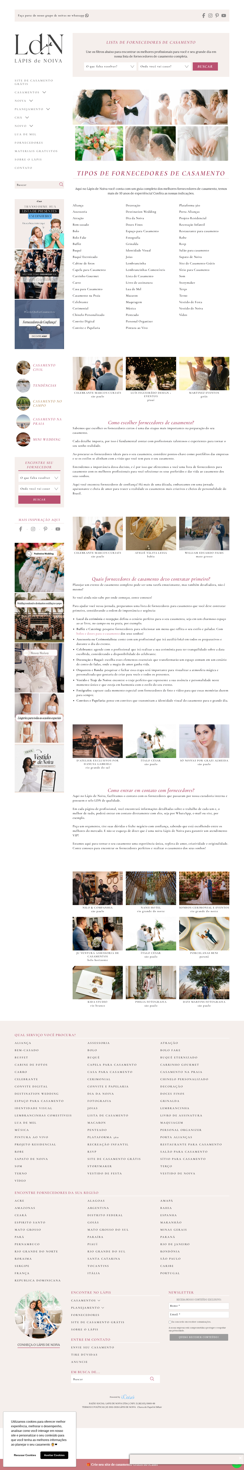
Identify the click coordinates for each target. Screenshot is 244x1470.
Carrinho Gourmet (86, 276)
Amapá (166, 1200)
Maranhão (171, 1222)
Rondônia (170, 1251)
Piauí (92, 1244)
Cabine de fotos (84, 263)
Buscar (39, 499)
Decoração (133, 205)
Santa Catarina (103, 1258)
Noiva (20, 100)
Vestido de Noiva (191, 308)
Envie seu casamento (92, 1347)
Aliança (78, 205)
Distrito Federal (105, 1215)
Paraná (167, 1237)
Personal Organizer (139, 321)
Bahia (166, 1208)
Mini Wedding (47, 439)
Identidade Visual (138, 250)
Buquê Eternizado (85, 257)
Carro (77, 283)
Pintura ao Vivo (137, 328)
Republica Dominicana (38, 1280)
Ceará (21, 1215)
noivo (21, 126)
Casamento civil (44, 367)
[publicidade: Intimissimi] (39, 718)
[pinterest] (217, 16)
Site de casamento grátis (98, 1322)
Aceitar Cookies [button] (54, 1455)
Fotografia (133, 238)
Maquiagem (134, 302)
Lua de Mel (26, 134)
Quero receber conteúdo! (199, 1337)
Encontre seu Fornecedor (39, 464)
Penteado (132, 315)
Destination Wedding (141, 212)
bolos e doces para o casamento (98, 634)
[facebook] (203, 16)
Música (131, 308)
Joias (129, 257)
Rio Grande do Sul (106, 1251)
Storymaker (187, 283)
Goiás (93, 1222)
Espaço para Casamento (142, 231)
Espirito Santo (30, 1222)
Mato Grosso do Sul (108, 1229)
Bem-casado (81, 225)
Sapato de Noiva (190, 257)
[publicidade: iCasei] (39, 224)
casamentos (27, 92)
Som (182, 276)
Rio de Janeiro (175, 1244)
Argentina (98, 1208)
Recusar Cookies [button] (25, 1455)
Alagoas (96, 1200)
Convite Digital (84, 321)
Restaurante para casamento (199, 231)
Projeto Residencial (193, 218)
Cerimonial (81, 308)
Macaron (132, 296)
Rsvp (182, 244)
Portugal (170, 1273)
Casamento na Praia (86, 296)
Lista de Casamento (139, 276)
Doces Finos (134, 225)
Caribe (167, 1266)
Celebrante (80, 302)
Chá (18, 117)
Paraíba (95, 1237)
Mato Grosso (28, 1229)
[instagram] (210, 16)
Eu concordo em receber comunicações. (191, 1322)
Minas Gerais (173, 1229)
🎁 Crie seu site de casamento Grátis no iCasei (122, 1464)
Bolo (76, 231)
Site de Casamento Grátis (197, 263)
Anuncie (79, 1362)
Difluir (159, 1407)
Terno (183, 296)
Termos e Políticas (93, 1407)
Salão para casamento (194, 250)
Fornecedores (29, 142)
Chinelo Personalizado (88, 315)
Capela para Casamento (89, 270)
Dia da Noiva (135, 218)
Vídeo (183, 315)
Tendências (44, 385)
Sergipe (22, 1266)
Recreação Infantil (192, 225)
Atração (78, 218)
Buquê (77, 250)
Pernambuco (27, 1244)
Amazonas (25, 1208)
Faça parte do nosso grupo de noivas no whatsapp (51, 15)
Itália (93, 1273)
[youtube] (223, 16)
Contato (23, 168)
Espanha (168, 1215)
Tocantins (98, 1266)
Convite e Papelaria (86, 328)
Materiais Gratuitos (36, 151)
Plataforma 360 (189, 205)
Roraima (23, 1258)
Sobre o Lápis (28, 159)
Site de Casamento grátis (34, 82)
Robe (183, 238)
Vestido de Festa (190, 302)
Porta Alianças (189, 212)
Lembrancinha (136, 263)
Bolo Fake (79, 238)
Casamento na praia (47, 421)
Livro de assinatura (139, 283)
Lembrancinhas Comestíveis (145, 270)
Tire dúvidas (84, 1354)
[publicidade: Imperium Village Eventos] (39, 617)
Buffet (77, 244)
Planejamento (29, 109)
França (22, 1273)
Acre (19, 1200)
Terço (183, 289)
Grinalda (132, 244)
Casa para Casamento (88, 289)
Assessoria (80, 212)
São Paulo (170, 1258)
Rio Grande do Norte (36, 1251)
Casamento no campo (47, 403)
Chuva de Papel (145, 1407)
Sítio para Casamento (194, 270)
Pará (19, 1237)
